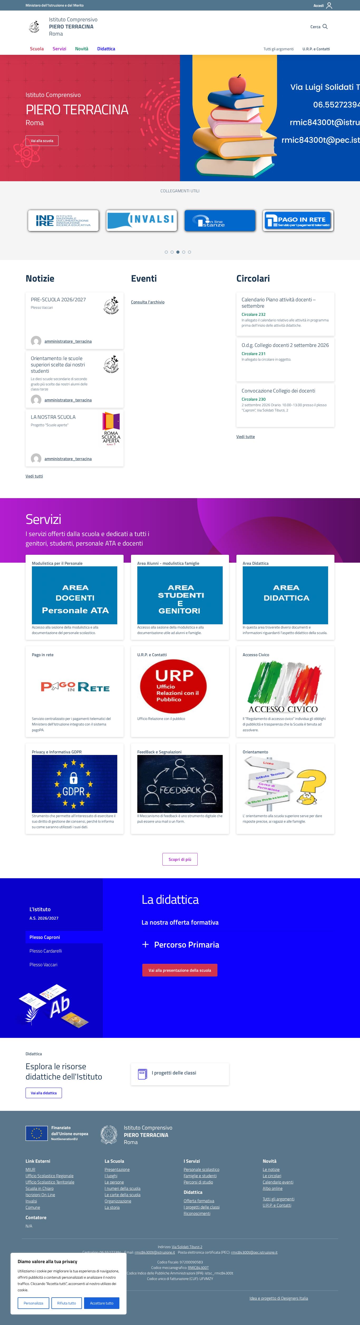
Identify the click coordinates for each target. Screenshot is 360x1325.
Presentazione (117, 1169)
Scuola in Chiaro (39, 1188)
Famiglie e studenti (200, 1175)
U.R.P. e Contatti (316, 49)
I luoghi (111, 1175)
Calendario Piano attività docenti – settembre (279, 302)
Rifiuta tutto (66, 1303)
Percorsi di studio (198, 1182)
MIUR (30, 1169)
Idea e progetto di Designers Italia (279, 1298)
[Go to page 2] (172, 252)
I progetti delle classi (202, 1207)
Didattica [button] (106, 48)
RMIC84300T (198, 1267)
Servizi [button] (59, 48)
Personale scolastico (201, 1169)
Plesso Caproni (45, 937)
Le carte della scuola (122, 1194)
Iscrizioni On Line (40, 1194)
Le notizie (271, 1169)
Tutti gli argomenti (279, 49)
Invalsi (31, 1201)
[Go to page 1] (166, 252)
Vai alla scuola (42, 140)
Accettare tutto (101, 1303)
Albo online (273, 1188)
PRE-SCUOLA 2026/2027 (58, 299)
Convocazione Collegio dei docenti (278, 390)
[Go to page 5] (189, 252)
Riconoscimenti (197, 1213)
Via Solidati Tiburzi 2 (187, 1246)
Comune (33, 1207)
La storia (112, 1207)
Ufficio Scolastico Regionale (50, 1175)
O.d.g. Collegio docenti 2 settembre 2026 (285, 345)
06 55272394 (110, 1252)
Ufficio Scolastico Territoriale (50, 1182)
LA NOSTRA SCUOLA (53, 417)
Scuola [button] (37, 48)
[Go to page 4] (183, 252)
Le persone (114, 1182)
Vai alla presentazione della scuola (180, 970)
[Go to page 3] (177, 252)
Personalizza (33, 1303)
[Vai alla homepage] (34, 26)
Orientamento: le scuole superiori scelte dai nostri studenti (58, 364)
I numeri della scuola (122, 1188)
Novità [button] (81, 48)
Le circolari (272, 1175)
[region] (69, 1283)
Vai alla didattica (44, 1093)
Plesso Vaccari (43, 964)
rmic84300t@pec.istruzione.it (254, 1252)
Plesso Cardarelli (46, 950)
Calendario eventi (278, 1182)
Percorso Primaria (186, 944)
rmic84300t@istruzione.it (155, 1252)
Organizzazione (118, 1201)
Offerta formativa (199, 1201)
